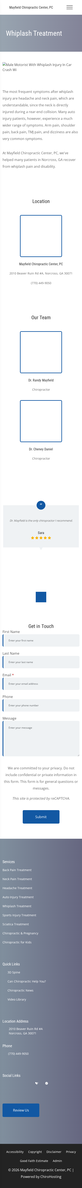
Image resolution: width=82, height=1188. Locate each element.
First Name (11, 631)
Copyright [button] (35, 1152)
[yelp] (26, 1083)
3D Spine (14, 972)
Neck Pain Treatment (17, 879)
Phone (8, 696)
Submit (41, 817)
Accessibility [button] (15, 1152)
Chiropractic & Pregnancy (20, 933)
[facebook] (15, 1083)
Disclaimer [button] (53, 1152)
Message (9, 718)
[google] (4, 1083)
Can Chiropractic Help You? (27, 981)
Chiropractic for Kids (17, 942)
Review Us (21, 1110)
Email (8, 675)
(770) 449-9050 (18, 1054)
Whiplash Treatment (17, 906)
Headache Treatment (17, 888)
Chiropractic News (20, 990)
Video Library (17, 999)
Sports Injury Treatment (19, 915)
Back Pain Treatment (17, 870)
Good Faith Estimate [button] (34, 1161)
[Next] (41, 597)
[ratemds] (46, 1083)
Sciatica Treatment (16, 924)
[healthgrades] (36, 1083)
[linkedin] (57, 1083)
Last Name (11, 653)
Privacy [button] (71, 1152)
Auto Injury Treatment (18, 897)
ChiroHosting (50, 1176)
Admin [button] (57, 1161)
